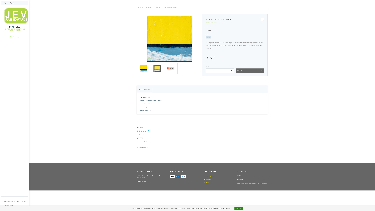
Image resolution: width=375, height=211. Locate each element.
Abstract (158, 7)
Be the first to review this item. (211, 22)
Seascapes (149, 7)
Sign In (6, 3)
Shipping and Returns (210, 176)
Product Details (144, 89)
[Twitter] (210, 57)
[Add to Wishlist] (262, 19)
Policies (207, 182)
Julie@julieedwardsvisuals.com (243, 175)
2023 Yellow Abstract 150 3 (171, 7)
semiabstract (249, 45)
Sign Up (12, 3)
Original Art (140, 7)
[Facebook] (207, 57)
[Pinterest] (214, 57)
